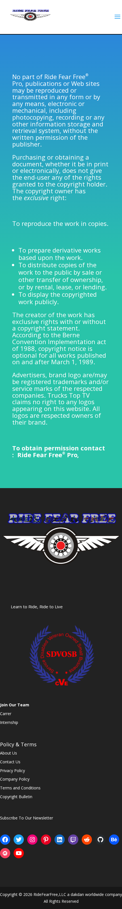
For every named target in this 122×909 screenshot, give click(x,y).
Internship (9, 722)
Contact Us (10, 761)
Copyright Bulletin (16, 796)
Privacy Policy (12, 770)
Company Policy (15, 779)
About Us (8, 753)
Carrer (5, 713)
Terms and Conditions (20, 788)
